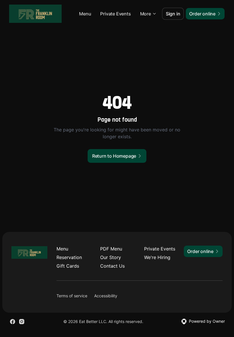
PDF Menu (111, 249)
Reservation (69, 257)
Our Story (110, 257)
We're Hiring (157, 257)
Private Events (115, 14)
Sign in (173, 14)
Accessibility (105, 295)
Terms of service (72, 295)
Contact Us (112, 266)
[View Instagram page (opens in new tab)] (21, 321)
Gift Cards (68, 266)
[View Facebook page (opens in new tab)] (12, 321)
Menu (85, 14)
